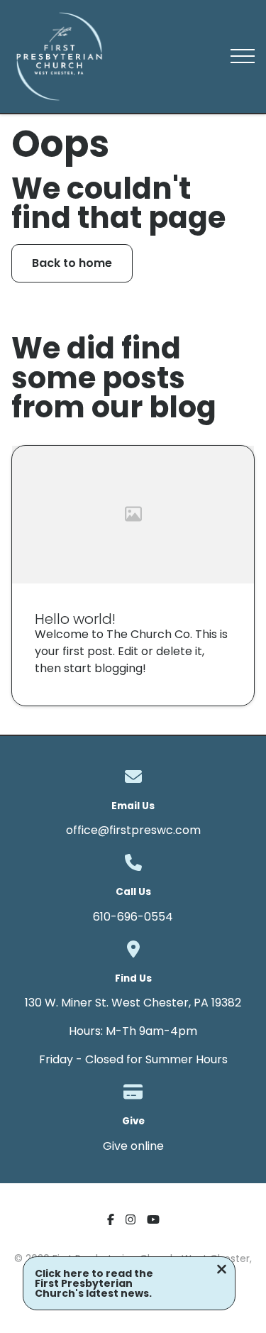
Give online (133, 1146)
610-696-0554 (133, 917)
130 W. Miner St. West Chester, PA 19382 (133, 1002)
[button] (243, 56)
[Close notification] (222, 1271)
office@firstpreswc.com (133, 830)
